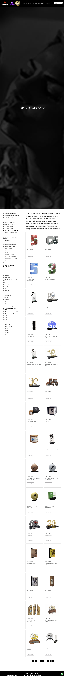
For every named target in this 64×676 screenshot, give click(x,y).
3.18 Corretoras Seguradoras (10, 306)
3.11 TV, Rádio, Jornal (8, 290)
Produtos (34, 3)
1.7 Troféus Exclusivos (8, 228)
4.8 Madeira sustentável (8, 326)
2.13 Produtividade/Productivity (10, 258)
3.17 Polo (5, 303)
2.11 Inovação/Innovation (8, 254)
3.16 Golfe (5, 301)
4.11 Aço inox (6, 332)
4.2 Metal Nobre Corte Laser (9, 313)
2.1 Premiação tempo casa (10, 232)
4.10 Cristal (5, 330)
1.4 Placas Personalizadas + (9, 222)
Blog (43, 3)
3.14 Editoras (6, 297)
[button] (12, 3)
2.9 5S (4, 250)
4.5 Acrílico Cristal (7, 319)
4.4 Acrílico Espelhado (8, 317)
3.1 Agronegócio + (7, 268)
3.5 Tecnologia (6, 277)
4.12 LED (5, 334)
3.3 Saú (5, 273)
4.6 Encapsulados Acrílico (9, 322)
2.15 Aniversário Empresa (9, 262)
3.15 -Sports (6, 299)
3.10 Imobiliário (6, 288)
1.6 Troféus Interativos (8, 226)
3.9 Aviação (5, 286)
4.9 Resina (5, 328)
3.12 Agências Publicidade (9, 293)
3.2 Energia (5, 270)
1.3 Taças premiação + (9, 220)
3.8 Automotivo (6, 284)
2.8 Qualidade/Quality (7, 248)
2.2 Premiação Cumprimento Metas (11, 235)
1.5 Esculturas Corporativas (9, 224)
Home (24, 3)
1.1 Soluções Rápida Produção (11, 215)
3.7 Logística (6, 282)
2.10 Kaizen (5, 252)
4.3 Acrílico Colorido (7, 315)
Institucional (28, 3)
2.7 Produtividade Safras (9, 246)
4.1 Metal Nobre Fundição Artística (11, 311)
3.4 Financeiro (6, 275)
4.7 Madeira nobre (7, 324)
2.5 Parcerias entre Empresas (9, 244)
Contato (38, 3)
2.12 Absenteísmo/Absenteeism (10, 256)
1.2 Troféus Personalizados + (9, 217)
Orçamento (48, 3)
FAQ (41, 3)
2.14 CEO (5, 260)
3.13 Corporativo (7, 295)
